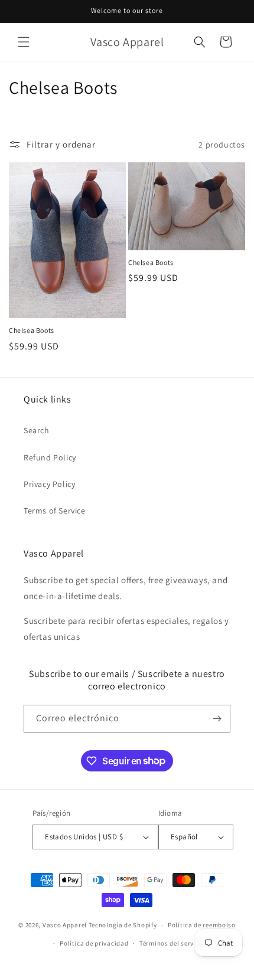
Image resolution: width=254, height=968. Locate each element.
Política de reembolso (202, 925)
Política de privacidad (94, 943)
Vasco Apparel (65, 925)
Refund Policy (50, 457)
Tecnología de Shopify (123, 925)
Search (37, 430)
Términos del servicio (172, 943)
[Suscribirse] (217, 718)
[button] (24, 42)
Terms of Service (55, 510)
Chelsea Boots (31, 330)
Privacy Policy (49, 484)
